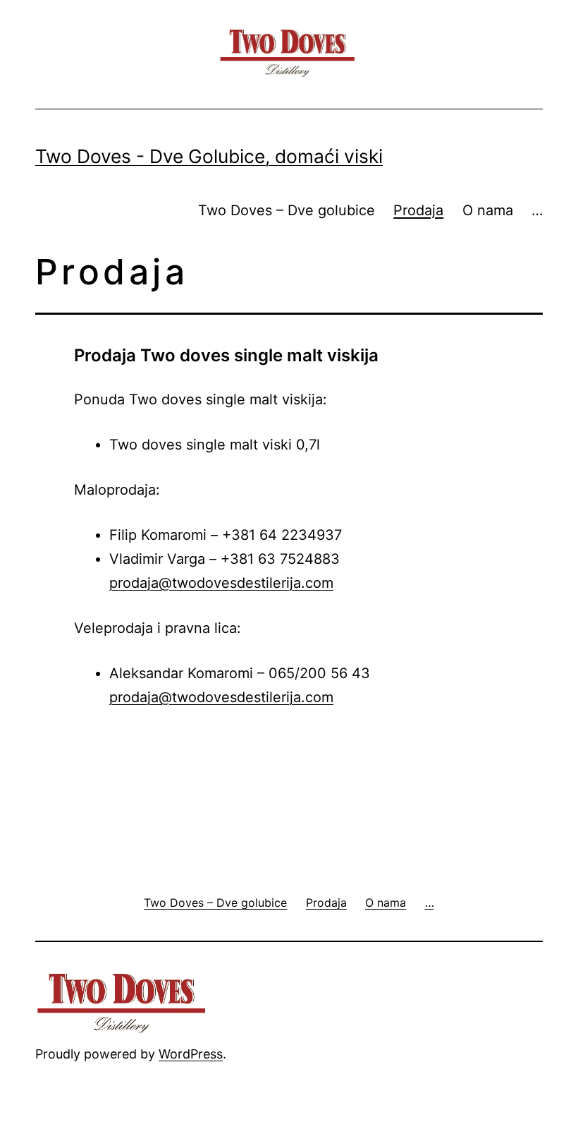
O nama (487, 210)
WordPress (191, 1053)
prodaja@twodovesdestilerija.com (221, 582)
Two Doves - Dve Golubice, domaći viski (209, 156)
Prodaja (418, 210)
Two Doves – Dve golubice (286, 210)
